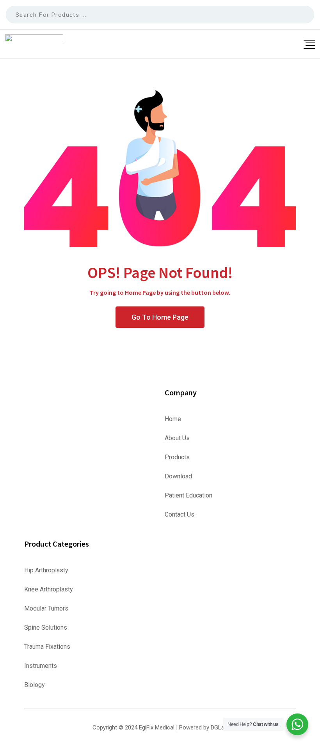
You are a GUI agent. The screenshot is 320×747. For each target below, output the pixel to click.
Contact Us (179, 515)
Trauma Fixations (47, 647)
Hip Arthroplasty (46, 570)
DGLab (219, 727)
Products (177, 457)
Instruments (40, 666)
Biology (34, 685)
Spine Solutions (45, 628)
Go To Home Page (160, 317)
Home (173, 419)
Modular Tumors (46, 608)
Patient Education (188, 495)
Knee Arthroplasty (48, 589)
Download (178, 476)
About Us (177, 438)
